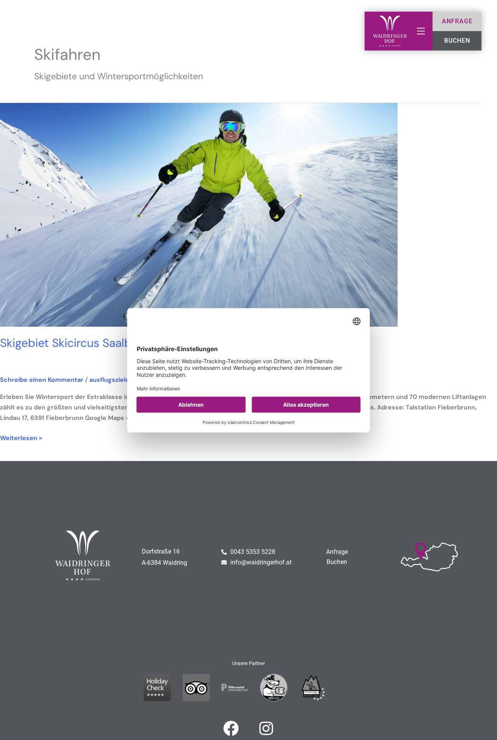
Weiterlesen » (21, 437)
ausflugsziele (109, 380)
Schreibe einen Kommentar (41, 380)
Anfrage (337, 551)
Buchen (337, 562)
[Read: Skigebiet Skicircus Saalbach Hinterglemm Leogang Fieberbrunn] (199, 214)
